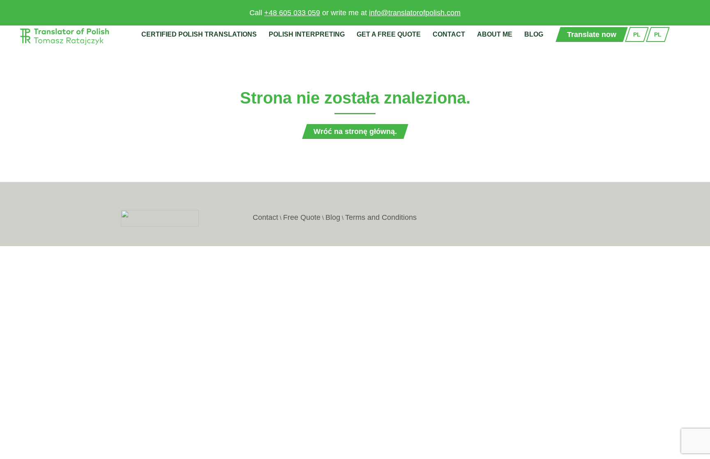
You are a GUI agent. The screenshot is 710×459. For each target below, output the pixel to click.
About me (494, 34)
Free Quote (301, 217)
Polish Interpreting (307, 34)
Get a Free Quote (389, 34)
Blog (533, 34)
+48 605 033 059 (292, 13)
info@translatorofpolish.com (415, 13)
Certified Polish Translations (199, 34)
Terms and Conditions (381, 217)
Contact (449, 34)
